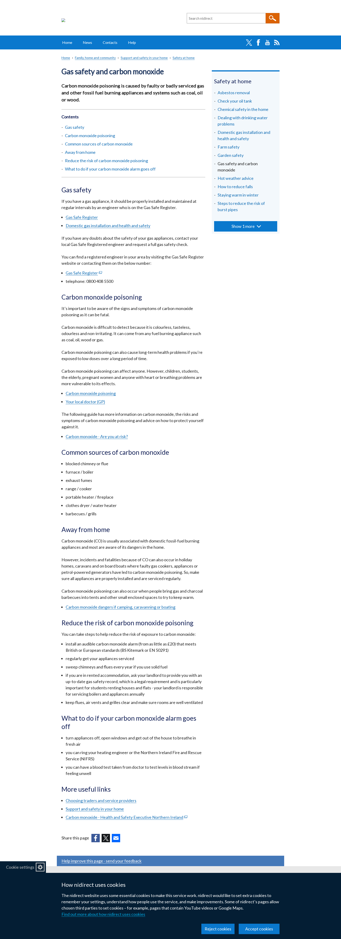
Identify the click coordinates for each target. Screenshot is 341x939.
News (87, 42)
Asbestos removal (234, 92)
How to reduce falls (235, 186)
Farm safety (228, 146)
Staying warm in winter (238, 194)
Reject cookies (218, 928)
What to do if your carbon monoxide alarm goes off (110, 168)
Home (67, 42)
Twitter (249, 42)
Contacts (110, 42)
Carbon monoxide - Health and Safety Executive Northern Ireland (126, 817)
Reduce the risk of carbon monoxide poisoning (106, 160)
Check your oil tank (235, 100)
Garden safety (231, 155)
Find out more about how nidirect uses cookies (103, 914)
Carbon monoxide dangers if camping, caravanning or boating (120, 607)
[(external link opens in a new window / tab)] (95, 838)
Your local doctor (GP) (85, 401)
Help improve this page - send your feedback (101, 860)
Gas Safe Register (82, 217)
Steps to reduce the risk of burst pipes (241, 206)
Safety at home (184, 58)
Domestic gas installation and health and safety (108, 225)
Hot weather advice (236, 178)
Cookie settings (20, 867)
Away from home (80, 152)
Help (132, 42)
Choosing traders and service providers (101, 800)
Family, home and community (95, 58)
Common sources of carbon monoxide (99, 143)
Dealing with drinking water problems (243, 120)
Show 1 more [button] (243, 226)
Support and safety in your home (144, 58)
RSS (276, 42)
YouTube (267, 42)
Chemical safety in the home (243, 109)
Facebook (258, 42)
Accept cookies (259, 928)
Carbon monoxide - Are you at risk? (97, 436)
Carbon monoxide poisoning (90, 135)
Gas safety (74, 127)
